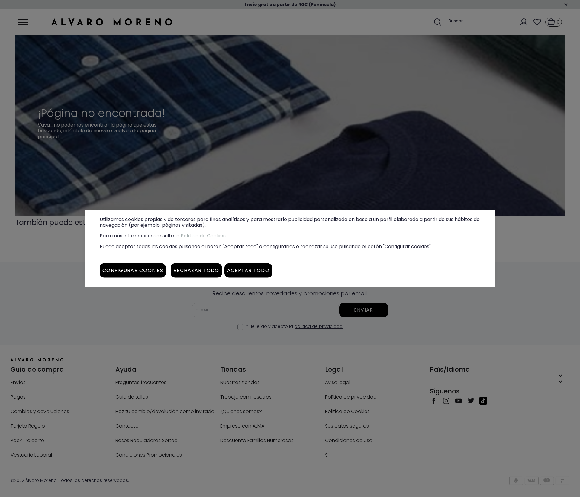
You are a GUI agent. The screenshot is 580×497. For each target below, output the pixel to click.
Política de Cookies (203, 235)
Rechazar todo (196, 270)
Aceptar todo (248, 270)
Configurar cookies (132, 270)
